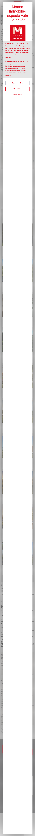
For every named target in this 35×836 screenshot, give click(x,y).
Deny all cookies (17, 83)
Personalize (17, 94)
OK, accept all (17, 89)
